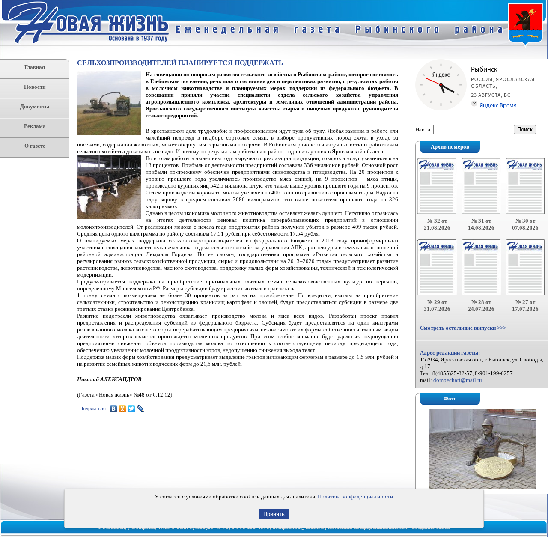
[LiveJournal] (140, 408)
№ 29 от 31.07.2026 (437, 305)
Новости (34, 87)
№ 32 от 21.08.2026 (437, 224)
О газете (34, 146)
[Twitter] (131, 408)
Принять (274, 514)
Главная (34, 67)
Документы (34, 106)
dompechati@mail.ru (457, 380)
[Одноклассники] (122, 408)
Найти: (423, 129)
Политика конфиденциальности (355, 496)
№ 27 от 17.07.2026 (525, 305)
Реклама (35, 126)
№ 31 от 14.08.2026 (481, 224)
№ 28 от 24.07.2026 (481, 305)
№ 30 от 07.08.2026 (525, 224)
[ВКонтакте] (113, 408)
